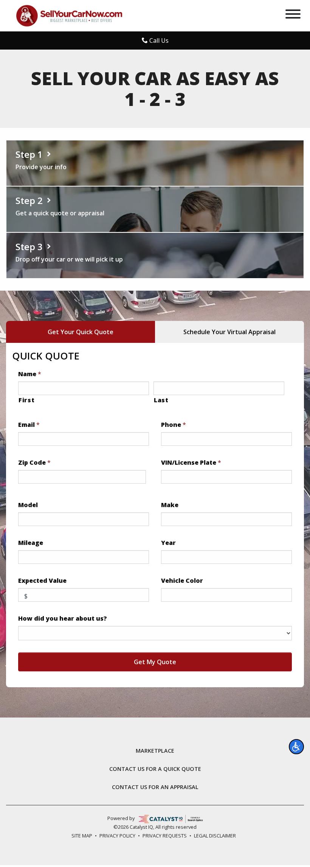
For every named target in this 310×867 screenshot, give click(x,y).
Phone (173, 425)
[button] (296, 746)
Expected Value (42, 581)
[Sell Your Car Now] (69, 15)
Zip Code (34, 463)
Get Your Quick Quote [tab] (80, 332)
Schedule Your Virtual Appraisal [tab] (229, 332)
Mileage (30, 543)
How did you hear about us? (62, 619)
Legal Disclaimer (215, 835)
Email (29, 425)
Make (169, 505)
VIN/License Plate (191, 463)
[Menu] (293, 15)
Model (28, 505)
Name (29, 374)
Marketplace (155, 751)
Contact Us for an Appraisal (155, 787)
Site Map (81, 835)
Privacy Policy (117, 835)
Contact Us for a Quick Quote (155, 769)
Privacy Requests (165, 835)
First (26, 400)
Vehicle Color (182, 581)
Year (168, 543)
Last (161, 400)
